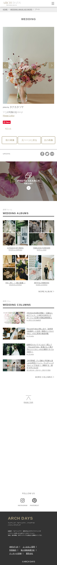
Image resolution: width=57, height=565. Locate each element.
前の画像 (10, 140)
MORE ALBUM (45, 291)
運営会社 (29, 553)
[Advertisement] (28, 438)
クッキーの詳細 (15, 553)
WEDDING (28, 19)
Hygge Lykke (8, 115)
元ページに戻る (29, 140)
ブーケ (8, 128)
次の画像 (48, 140)
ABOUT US (13, 547)
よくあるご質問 (29, 547)
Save (8, 122)
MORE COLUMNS (44, 377)
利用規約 (12, 550)
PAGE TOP (28, 402)
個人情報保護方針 (28, 550)
